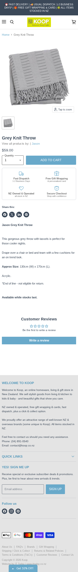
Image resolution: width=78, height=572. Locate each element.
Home (5, 34)
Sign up (55, 489)
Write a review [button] (39, 340)
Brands (31, 546)
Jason (36, 143)
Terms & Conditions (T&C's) (17, 554)
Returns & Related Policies (49, 550)
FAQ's (19, 546)
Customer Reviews (47, 554)
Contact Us (67, 554)
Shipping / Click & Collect (16, 550)
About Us (7, 546)
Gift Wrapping (46, 546)
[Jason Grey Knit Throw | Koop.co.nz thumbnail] (8, 123)
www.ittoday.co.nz (36, 563)
